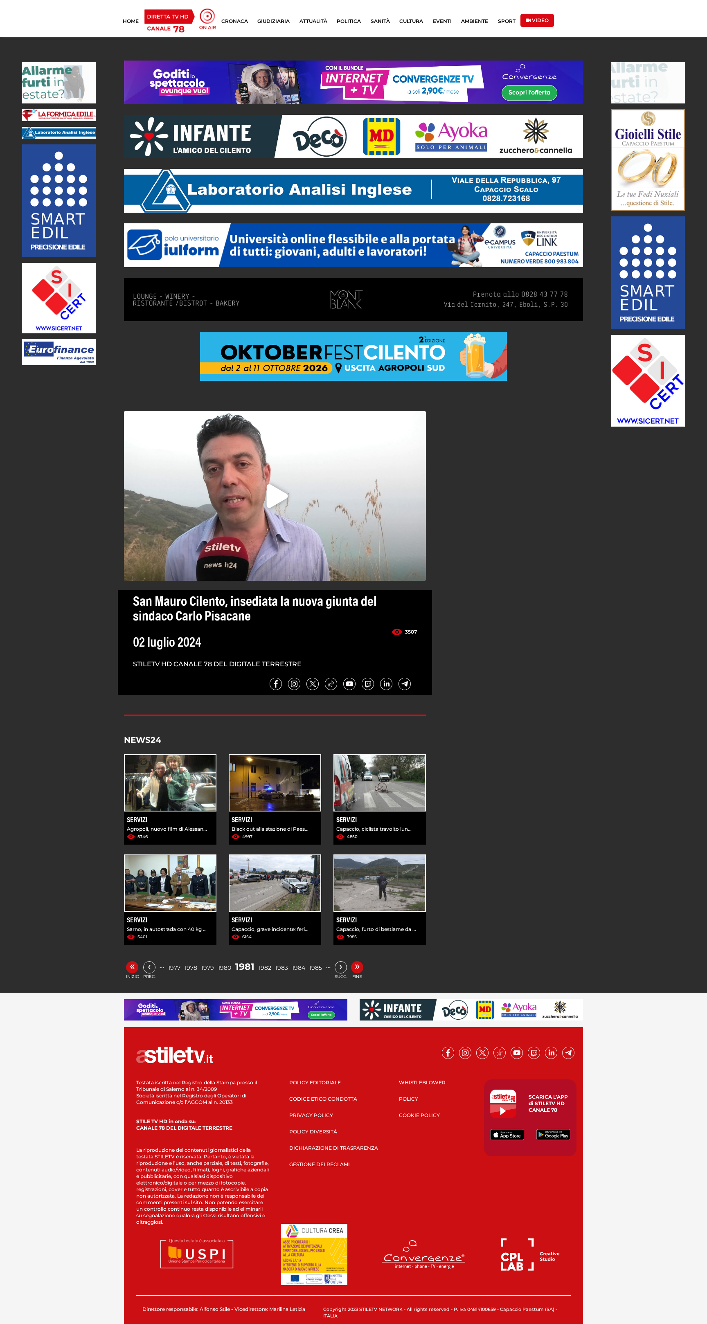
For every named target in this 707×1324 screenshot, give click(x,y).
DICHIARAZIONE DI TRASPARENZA (333, 1148)
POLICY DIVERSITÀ (313, 1131)
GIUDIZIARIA (273, 21)
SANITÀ (380, 21)
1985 (315, 967)
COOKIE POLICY (419, 1115)
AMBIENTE (474, 21)
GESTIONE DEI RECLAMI (319, 1164)
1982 (265, 967)
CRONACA (234, 21)
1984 (298, 967)
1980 (224, 967)
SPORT (507, 21)
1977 (174, 967)
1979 (207, 967)
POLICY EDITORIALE (315, 1082)
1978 (191, 967)
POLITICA (349, 21)
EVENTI (442, 21)
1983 (281, 967)
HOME (131, 21)
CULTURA (411, 21)
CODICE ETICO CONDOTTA (323, 1099)
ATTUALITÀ (313, 21)
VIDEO (540, 20)
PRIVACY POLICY (311, 1115)
